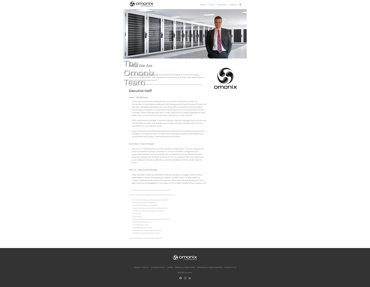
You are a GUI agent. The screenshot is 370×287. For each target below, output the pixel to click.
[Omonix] (141, 4)
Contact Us (230, 267)
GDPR (170, 267)
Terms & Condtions (185, 267)
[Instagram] (185, 278)
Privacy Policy (141, 267)
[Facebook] (180, 278)
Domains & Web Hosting (209, 267)
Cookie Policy (158, 267)
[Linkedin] (190, 278)
